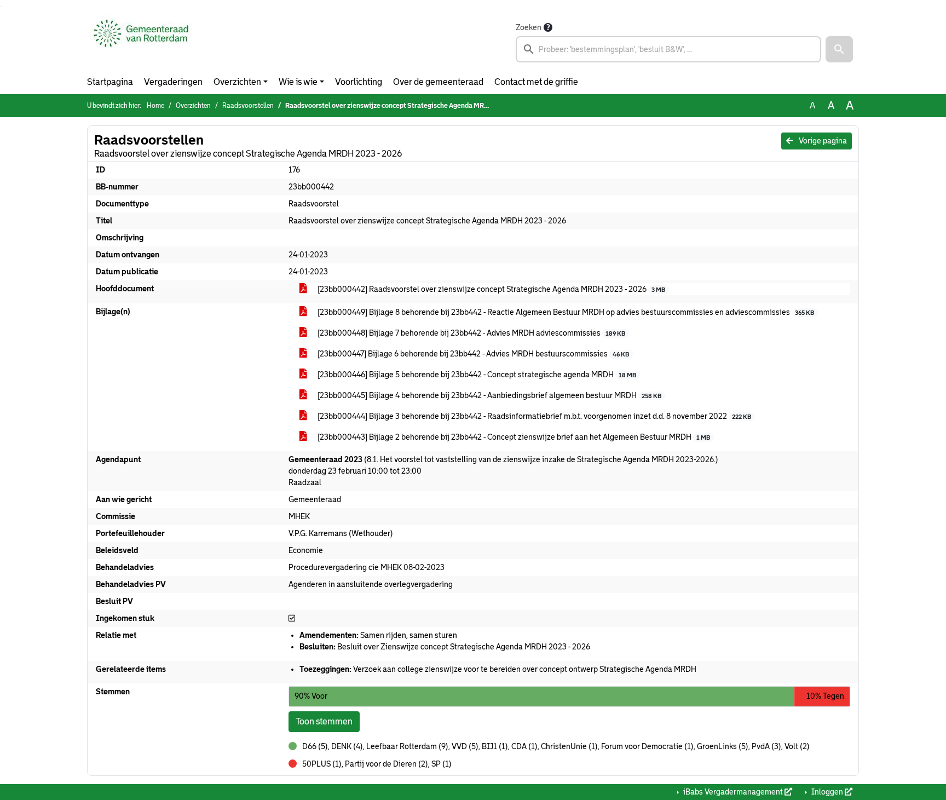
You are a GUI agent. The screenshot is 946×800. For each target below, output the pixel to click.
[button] (839, 49)
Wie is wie (298, 82)
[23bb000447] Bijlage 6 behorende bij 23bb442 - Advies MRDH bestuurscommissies (472, 353)
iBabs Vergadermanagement (733, 791)
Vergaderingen (173, 82)
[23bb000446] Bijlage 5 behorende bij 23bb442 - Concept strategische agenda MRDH (476, 374)
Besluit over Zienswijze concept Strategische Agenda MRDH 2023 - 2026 (444, 646)
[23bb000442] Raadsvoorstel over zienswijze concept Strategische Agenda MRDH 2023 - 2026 (490, 289)
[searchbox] (668, 49)
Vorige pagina (822, 140)
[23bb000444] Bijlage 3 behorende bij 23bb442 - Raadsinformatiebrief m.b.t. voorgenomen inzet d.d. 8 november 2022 (533, 416)
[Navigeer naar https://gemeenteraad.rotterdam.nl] (141, 41)
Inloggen (827, 791)
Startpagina (110, 82)
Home (155, 106)
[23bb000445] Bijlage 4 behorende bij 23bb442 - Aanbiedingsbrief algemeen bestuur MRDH (488, 395)
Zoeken (528, 27)
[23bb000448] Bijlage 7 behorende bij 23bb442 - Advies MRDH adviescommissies (470, 333)
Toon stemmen (324, 721)
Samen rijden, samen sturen (378, 635)
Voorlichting (358, 82)
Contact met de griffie (536, 82)
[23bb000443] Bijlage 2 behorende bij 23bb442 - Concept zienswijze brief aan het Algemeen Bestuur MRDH (513, 437)
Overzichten (237, 82)
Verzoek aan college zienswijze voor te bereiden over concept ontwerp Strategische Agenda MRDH (497, 669)
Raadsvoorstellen (248, 106)
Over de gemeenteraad (438, 82)
